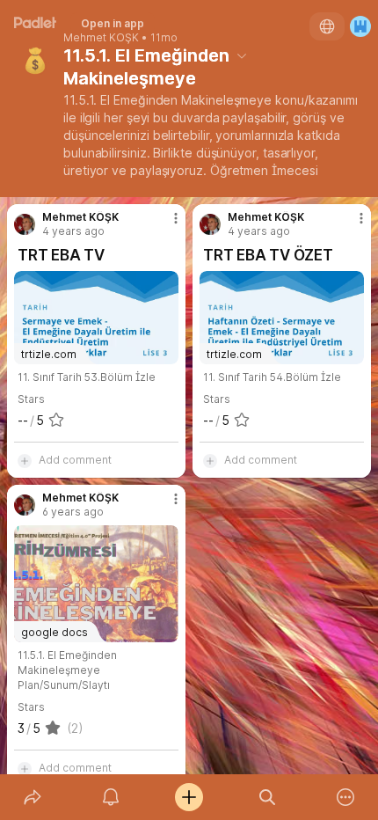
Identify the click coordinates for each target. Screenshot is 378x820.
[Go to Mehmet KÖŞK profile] (24, 224)
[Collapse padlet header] (241, 55)
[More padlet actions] (345, 797)
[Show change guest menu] (360, 26)
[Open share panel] (32, 797)
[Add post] (188, 797)
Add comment (75, 459)
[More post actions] (164, 225)
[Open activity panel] (110, 797)
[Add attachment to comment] (24, 460)
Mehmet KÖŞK (101, 38)
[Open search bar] (267, 797)
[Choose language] (327, 26)
